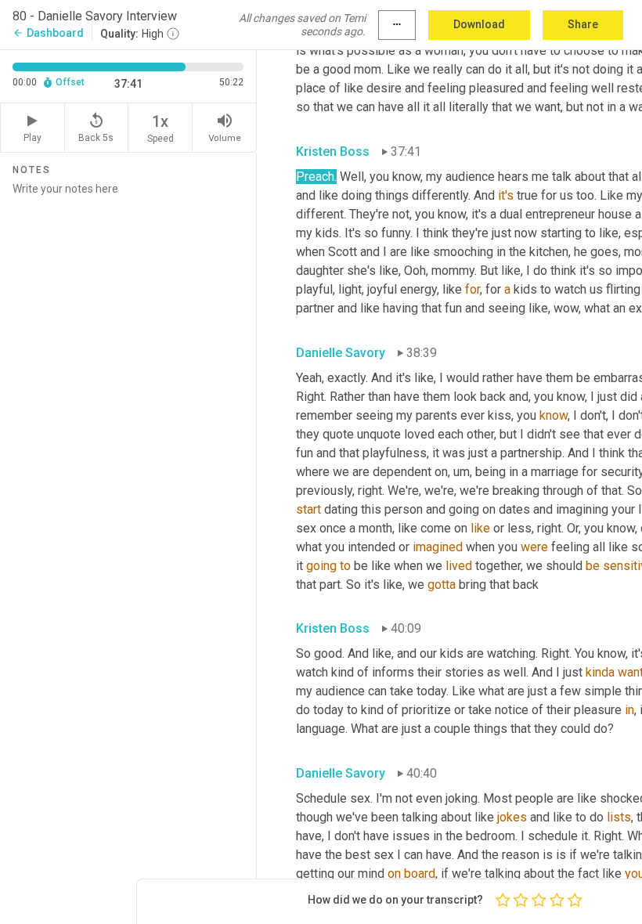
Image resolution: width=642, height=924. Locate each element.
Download (479, 24)
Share (583, 24)
